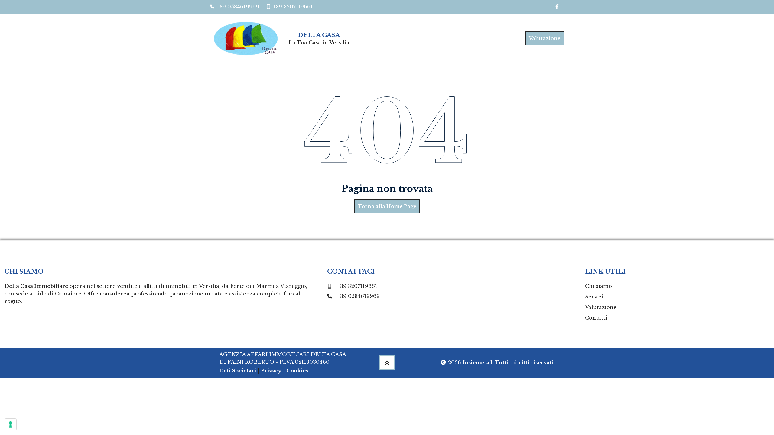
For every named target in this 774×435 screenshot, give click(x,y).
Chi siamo (598, 286)
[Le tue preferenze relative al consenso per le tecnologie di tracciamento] (10, 424)
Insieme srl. (478, 362)
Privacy (271, 371)
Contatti (596, 318)
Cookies (297, 371)
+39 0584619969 (358, 296)
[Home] (248, 38)
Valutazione (545, 38)
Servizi (594, 297)
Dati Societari (237, 371)
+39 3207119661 (357, 286)
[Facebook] (556, 7)
